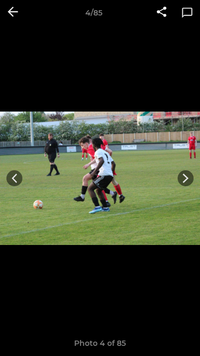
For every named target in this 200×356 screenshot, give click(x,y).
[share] (161, 12)
